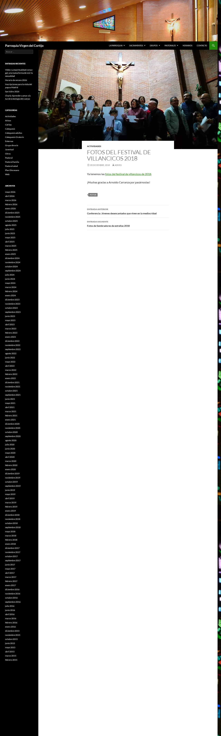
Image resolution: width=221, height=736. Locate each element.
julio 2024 (9, 274)
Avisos (8, 120)
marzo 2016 (10, 618)
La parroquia (115, 45)
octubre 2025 (11, 221)
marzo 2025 (10, 245)
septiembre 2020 (13, 436)
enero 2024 (10, 295)
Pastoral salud (11, 166)
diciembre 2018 (12, 515)
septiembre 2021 (13, 395)
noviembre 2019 (12, 477)
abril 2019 (10, 498)
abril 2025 (10, 241)
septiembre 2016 (13, 602)
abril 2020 (10, 457)
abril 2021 (10, 407)
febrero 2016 (11, 622)
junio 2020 (10, 448)
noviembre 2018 (12, 519)
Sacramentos (136, 45)
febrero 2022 (11, 374)
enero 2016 (10, 626)
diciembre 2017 (12, 548)
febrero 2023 (11, 332)
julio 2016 (9, 606)
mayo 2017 (10, 568)
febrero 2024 (11, 291)
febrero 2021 (11, 415)
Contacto (202, 45)
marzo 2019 (10, 502)
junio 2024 (10, 279)
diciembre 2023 (12, 299)
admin (118, 165)
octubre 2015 (11, 639)
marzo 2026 (10, 200)
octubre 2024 (11, 266)
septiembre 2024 (13, 270)
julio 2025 (9, 229)
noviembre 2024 (12, 262)
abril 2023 (10, 324)
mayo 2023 (10, 320)
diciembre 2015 (12, 631)
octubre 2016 (11, 597)
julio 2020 (9, 444)
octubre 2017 (11, 556)
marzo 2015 (10, 655)
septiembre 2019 (13, 486)
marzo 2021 (10, 411)
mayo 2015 (10, 647)
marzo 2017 (10, 577)
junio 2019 (10, 490)
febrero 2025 (11, 250)
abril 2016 (10, 614)
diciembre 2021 (12, 382)
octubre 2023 (11, 308)
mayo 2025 (10, 237)
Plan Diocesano (12, 170)
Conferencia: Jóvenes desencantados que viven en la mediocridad (122, 211)
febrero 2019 (11, 506)
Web (7, 174)
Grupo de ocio (11, 145)
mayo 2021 (10, 403)
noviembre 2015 (12, 635)
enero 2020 (10, 469)
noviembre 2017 (12, 552)
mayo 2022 (10, 361)
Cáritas (8, 124)
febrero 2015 (11, 660)
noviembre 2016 (12, 593)
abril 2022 (10, 366)
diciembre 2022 (12, 341)
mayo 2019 (10, 494)
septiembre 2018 (13, 527)
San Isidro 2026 (12, 91)
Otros (8, 153)
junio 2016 (10, 610)
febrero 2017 (11, 581)
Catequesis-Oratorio (14, 137)
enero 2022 (10, 378)
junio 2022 (10, 357)
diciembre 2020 (12, 424)
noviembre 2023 (12, 303)
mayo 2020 (10, 453)
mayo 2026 (10, 192)
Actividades (94, 146)
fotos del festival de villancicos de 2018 (128, 174)
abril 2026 (10, 196)
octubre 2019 (11, 481)
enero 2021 (10, 419)
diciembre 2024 (12, 258)
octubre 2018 (11, 523)
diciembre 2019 (12, 473)
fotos (93, 195)
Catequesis (10, 128)
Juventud (9, 149)
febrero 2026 (11, 204)
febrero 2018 (11, 539)
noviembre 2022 (12, 345)
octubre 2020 (11, 432)
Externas (9, 141)
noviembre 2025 (12, 216)
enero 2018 (10, 544)
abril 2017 (10, 573)
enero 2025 (10, 254)
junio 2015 (10, 643)
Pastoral (9, 157)
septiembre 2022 (13, 349)
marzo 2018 (10, 535)
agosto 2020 (10, 440)
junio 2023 (10, 316)
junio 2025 (10, 233)
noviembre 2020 (12, 428)
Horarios (187, 45)
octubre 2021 (11, 390)
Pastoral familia (12, 162)
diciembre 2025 (12, 212)
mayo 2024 (10, 283)
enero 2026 (10, 208)
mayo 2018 (10, 531)
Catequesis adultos (13, 133)
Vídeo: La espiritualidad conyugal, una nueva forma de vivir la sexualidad (19, 72)
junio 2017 (10, 564)
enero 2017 (10, 585)
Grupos (154, 45)
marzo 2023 (10, 328)
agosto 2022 (10, 353)
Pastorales (170, 45)
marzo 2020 (10, 461)
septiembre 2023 (13, 312)
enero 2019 (10, 510)
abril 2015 (10, 651)
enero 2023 (10, 337)
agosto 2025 (10, 225)
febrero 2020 (11, 465)
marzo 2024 (10, 287)
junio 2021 (10, 399)
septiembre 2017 (13, 560)
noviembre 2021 (12, 386)
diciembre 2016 (12, 589)
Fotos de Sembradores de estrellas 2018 (108, 223)
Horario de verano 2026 (16, 80)
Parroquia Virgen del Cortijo (24, 45)
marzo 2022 (10, 370)
